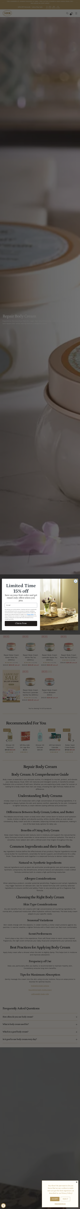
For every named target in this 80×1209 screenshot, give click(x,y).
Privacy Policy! (67, 1193)
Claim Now (21, 623)
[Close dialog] (75, 581)
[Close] (77, 1182)
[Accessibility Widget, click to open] (3, 1205)
